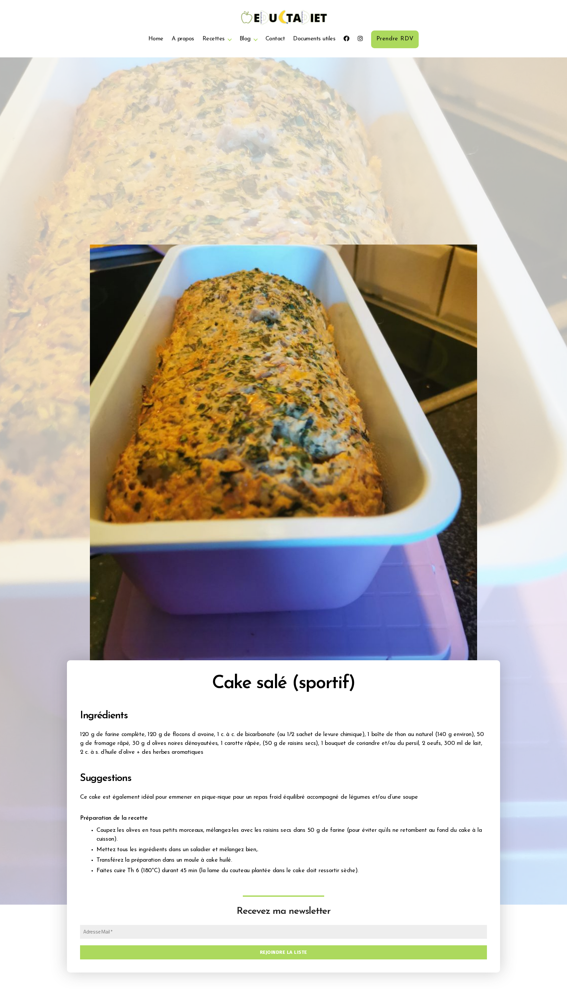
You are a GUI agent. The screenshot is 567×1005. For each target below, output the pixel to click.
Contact (275, 39)
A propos (183, 39)
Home (155, 39)
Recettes (213, 39)
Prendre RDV (395, 39)
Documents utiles (314, 39)
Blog (245, 39)
